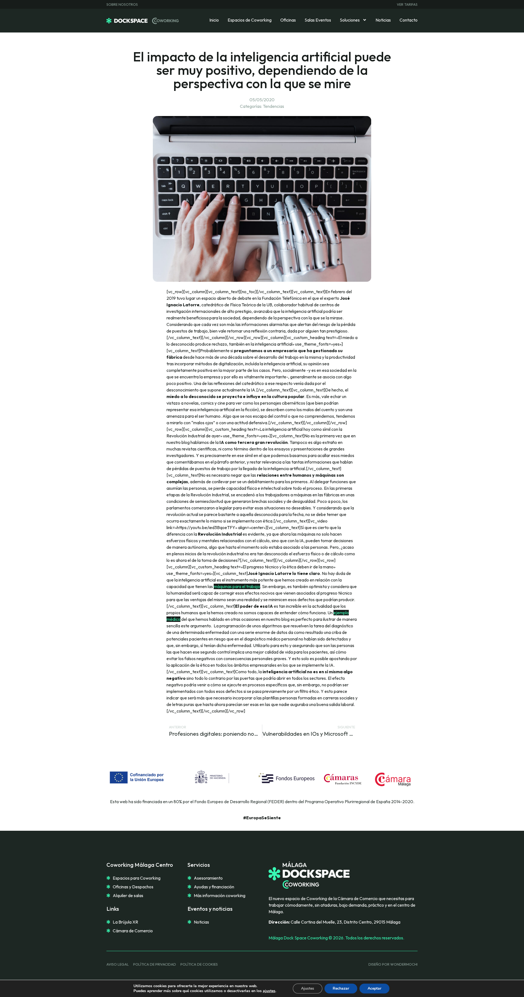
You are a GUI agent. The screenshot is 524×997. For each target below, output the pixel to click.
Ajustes (307, 988)
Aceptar (374, 988)
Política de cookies (199, 964)
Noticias (383, 20)
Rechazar (341, 988)
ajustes (269, 991)
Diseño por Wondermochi (393, 964)
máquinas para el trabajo (237, 586)
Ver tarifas (407, 4)
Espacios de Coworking (250, 20)
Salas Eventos (318, 20)
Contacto (409, 20)
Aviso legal (117, 964)
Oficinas (288, 20)
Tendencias (273, 106)
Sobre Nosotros (122, 4)
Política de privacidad (154, 964)
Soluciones (350, 20)
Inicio (214, 20)
